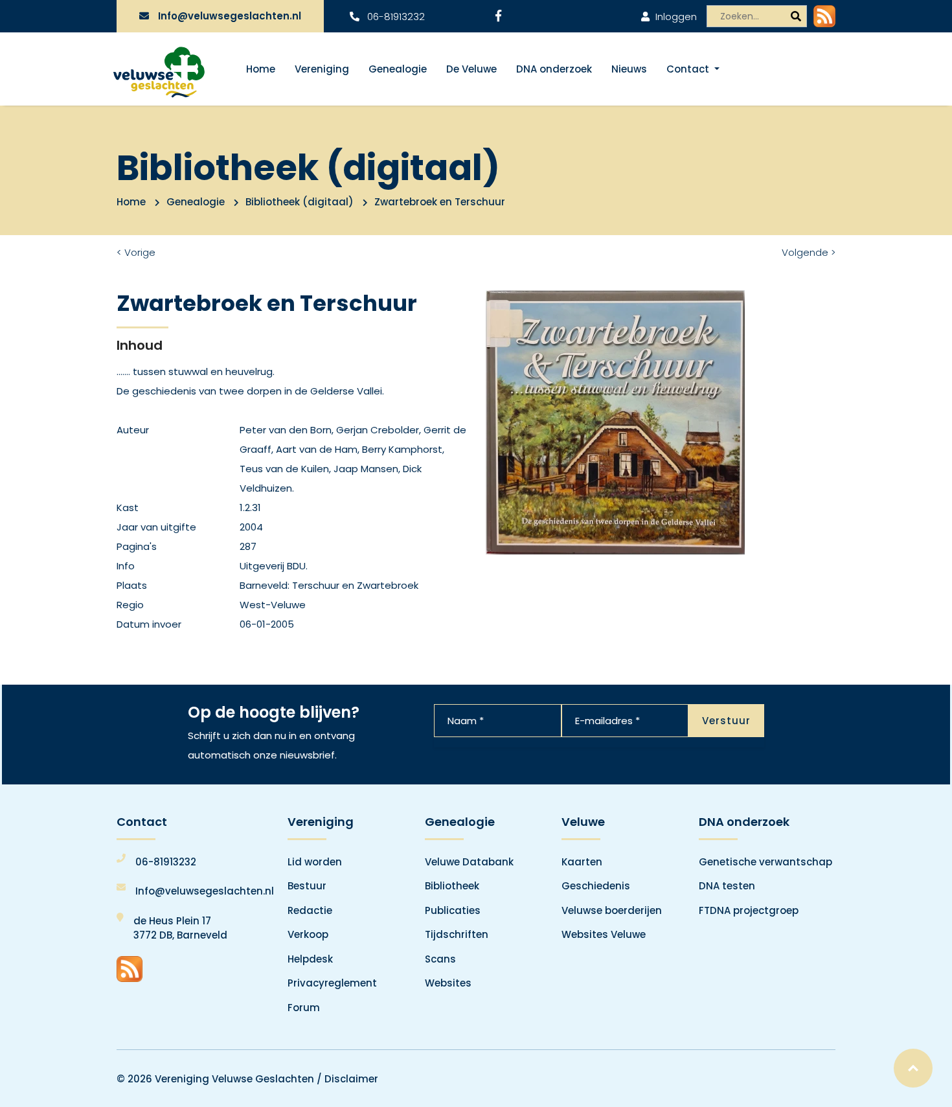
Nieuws (629, 69)
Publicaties (453, 910)
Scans (440, 959)
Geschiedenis (595, 886)
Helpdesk (310, 959)
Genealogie (397, 69)
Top (913, 1068)
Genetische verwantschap (765, 862)
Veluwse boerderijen (611, 910)
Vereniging (322, 69)
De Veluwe (471, 69)
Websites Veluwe (603, 934)
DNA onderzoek (554, 69)
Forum (304, 1007)
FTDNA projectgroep (749, 910)
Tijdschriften (456, 934)
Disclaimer (351, 1079)
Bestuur (307, 886)
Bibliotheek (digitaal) (299, 202)
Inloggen (675, 16)
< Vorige (136, 252)
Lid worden (315, 862)
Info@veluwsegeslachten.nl (229, 16)
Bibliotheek (452, 886)
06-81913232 (395, 16)
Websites (448, 983)
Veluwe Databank (469, 862)
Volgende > (808, 252)
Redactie (310, 910)
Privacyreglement (332, 983)
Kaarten (581, 862)
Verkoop (308, 934)
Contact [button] (689, 69)
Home (260, 69)
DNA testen (727, 886)
